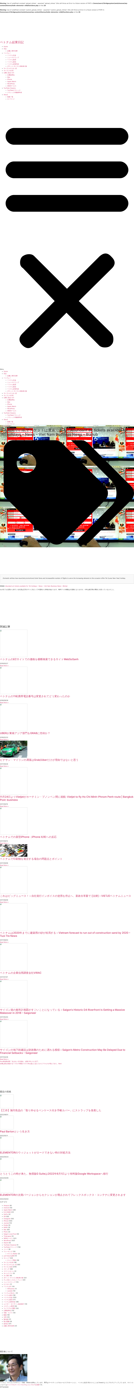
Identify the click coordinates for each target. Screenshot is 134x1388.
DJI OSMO (7, 1212)
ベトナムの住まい (9, 1293)
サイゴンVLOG (8, 70)
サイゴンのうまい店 (10, 68)
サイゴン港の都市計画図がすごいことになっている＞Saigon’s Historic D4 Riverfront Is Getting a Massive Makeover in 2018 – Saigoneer (62, 1011)
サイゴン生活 (8, 1267)
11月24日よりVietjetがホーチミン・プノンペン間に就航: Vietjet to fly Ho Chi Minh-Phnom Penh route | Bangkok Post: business (66, 798)
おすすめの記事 (9, 1256)
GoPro (6, 1214)
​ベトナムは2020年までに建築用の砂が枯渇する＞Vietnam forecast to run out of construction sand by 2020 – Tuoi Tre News (65, 934)
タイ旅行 (6, 1275)
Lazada (9, 1291)
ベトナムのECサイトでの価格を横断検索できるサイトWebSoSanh (39, 659)
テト (5, 546)
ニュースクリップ (13, 57)
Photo (6, 1232)
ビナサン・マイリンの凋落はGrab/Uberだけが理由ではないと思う (39, 759)
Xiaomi (6, 1243)
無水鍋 (6, 1319)
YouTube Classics (10, 88)
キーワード (11, 99)
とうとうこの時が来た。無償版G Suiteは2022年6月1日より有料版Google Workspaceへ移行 (54, 1173)
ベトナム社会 (11, 55)
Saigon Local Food (10, 1234)
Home (6, 46)
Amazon (6, 1205)
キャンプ (6, 1258)
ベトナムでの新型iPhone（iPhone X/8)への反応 (28, 836)
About (6, 95)
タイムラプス (8, 1273)
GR (5, 1216)
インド (6, 1249)
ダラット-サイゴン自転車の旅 (17, 66)
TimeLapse (7, 1236)
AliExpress (10, 1289)
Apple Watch (11, 81)
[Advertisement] (67, 27)
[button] (67, 235)
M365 (6, 1227)
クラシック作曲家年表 (14, 92)
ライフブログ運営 (9, 1308)
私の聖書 (6, 1321)
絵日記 (6, 1324)
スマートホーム (9, 1271)
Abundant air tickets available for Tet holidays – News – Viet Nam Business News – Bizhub (36, 586)
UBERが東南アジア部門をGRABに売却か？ (25, 733)
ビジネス (6, 1284)
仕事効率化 (11, 75)
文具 (5, 1317)
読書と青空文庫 (12, 51)
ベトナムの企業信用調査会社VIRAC (20, 972)
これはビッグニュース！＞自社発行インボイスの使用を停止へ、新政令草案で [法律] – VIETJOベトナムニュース (65, 895)
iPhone (9, 79)
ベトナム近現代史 (13, 64)
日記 (5, 49)
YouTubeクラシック (14, 90)
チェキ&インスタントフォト (13, 1280)
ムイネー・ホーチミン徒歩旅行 (14, 1304)
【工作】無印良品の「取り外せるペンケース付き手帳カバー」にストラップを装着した (50, 1110)
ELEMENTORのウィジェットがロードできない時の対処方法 (35, 1152)
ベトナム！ (7, 53)
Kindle (6, 1225)
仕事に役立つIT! (9, 73)
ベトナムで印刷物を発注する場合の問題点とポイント (31, 858)
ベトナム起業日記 (12, 42)
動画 (5, 1315)
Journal (6, 1223)
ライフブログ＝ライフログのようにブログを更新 (23, 1385)
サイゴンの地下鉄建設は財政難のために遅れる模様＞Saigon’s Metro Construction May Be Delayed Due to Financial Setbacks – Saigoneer (62, 1051)
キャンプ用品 (11, 1260)
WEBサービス (11, 86)
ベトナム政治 (11, 62)
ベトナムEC (7, 1286)
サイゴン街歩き (12, 1254)
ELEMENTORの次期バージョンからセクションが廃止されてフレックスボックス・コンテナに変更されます (63, 1194)
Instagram (7, 1219)
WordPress (11, 84)
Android (6, 1208)
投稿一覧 (10, 97)
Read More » (4, 666)
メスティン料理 (9, 1306)
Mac (8, 77)
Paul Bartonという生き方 (15, 1131)
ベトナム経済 (11, 60)
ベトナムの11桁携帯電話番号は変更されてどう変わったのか (35, 696)
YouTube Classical (10, 1245)
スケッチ (6, 1269)
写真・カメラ (8, 1313)
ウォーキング (8, 1251)
